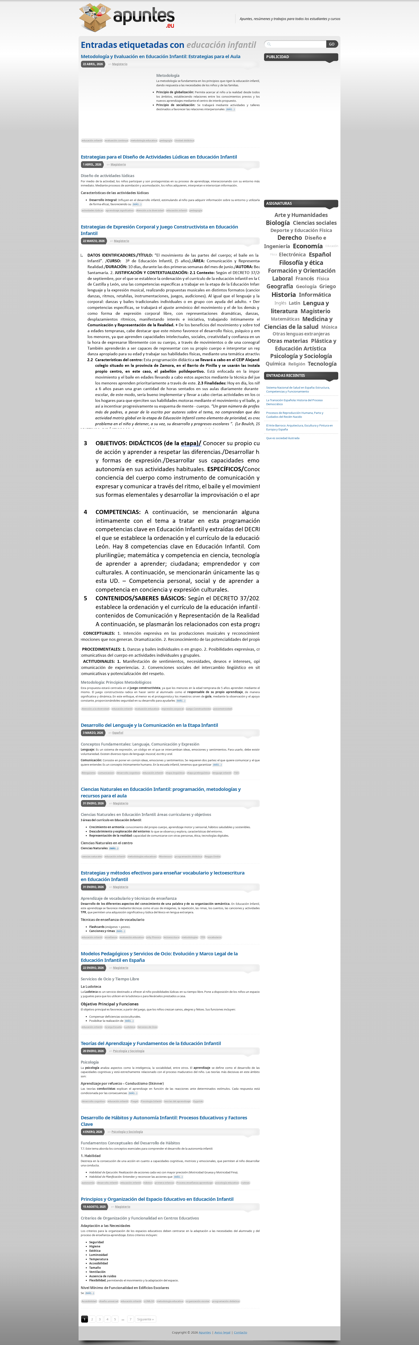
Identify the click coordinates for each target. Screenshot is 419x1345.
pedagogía (166, 140)
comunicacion (106, 772)
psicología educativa (227, 1182)
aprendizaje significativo (120, 210)
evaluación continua (116, 140)
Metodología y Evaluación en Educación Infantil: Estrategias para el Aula (160, 56)
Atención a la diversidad (150, 210)
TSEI (236, 772)
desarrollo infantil (107, 1182)
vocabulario (214, 937)
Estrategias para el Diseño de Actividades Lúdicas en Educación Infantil (159, 156)
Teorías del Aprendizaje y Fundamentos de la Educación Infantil (151, 1043)
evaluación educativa (147, 708)
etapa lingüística (175, 772)
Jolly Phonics (153, 937)
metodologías (190, 937)
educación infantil (92, 140)
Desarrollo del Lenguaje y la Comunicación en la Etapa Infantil (149, 725)
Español (117, 733)
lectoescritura (171, 937)
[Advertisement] (118, 104)
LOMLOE (149, 1301)
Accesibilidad (89, 1301)
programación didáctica (188, 856)
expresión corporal (173, 708)
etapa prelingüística (198, 772)
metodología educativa (144, 140)
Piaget (134, 1101)
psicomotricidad (222, 708)
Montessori (165, 856)
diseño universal (108, 1301)
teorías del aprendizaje (177, 1101)
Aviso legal (222, 1332)
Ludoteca (129, 1027)
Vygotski (198, 1101)
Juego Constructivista (198, 708)
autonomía (88, 1182)
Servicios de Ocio (147, 1027)
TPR (203, 937)
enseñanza (111, 937)
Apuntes (205, 1332)
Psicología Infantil (151, 1101)
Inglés (280, 303)
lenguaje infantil (222, 772)
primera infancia (164, 1182)
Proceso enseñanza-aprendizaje (195, 1182)
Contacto (240, 1332)
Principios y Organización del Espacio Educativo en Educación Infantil (157, 1199)
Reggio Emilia (212, 856)
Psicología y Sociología (128, 1051)
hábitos (148, 1182)
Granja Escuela (113, 1027)
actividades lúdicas (92, 210)
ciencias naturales (92, 856)
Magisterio (119, 64)
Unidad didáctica (184, 140)
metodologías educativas (142, 856)
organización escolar (198, 1301)
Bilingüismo (88, 772)
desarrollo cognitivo (128, 772)
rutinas (245, 1182)
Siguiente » (145, 1319)
